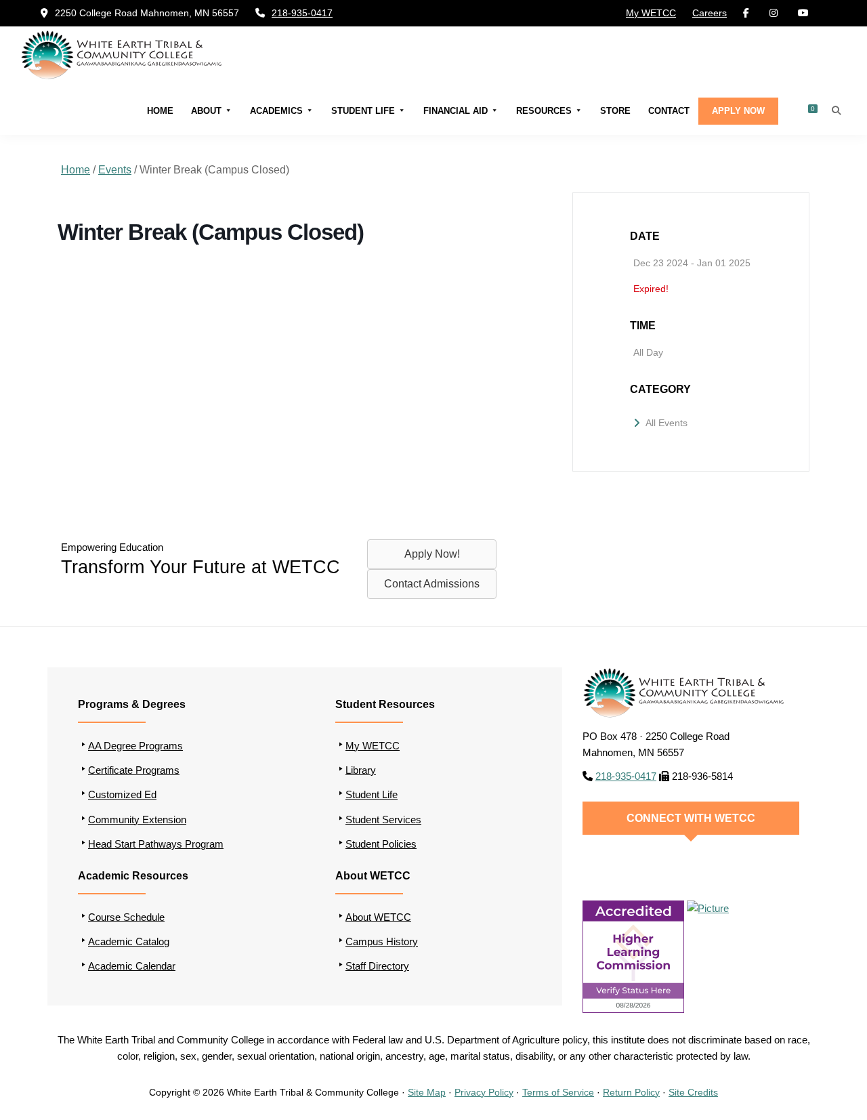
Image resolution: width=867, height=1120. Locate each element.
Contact (669, 110)
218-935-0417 (302, 12)
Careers (709, 12)
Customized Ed (122, 794)
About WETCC (378, 917)
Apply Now (738, 110)
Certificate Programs (133, 770)
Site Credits (693, 1092)
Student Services (383, 819)
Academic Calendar (131, 966)
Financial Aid (455, 110)
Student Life (363, 110)
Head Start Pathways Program (156, 844)
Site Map (427, 1092)
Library (360, 770)
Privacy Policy (483, 1092)
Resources (544, 110)
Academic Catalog (128, 941)
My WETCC (651, 12)
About (206, 110)
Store (615, 110)
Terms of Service (558, 1092)
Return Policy (631, 1092)
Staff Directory (377, 966)
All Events (667, 422)
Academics (276, 110)
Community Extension (137, 819)
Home (160, 110)
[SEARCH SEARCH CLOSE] (836, 110)
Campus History (381, 941)
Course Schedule (126, 917)
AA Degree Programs (135, 745)
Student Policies (381, 844)
